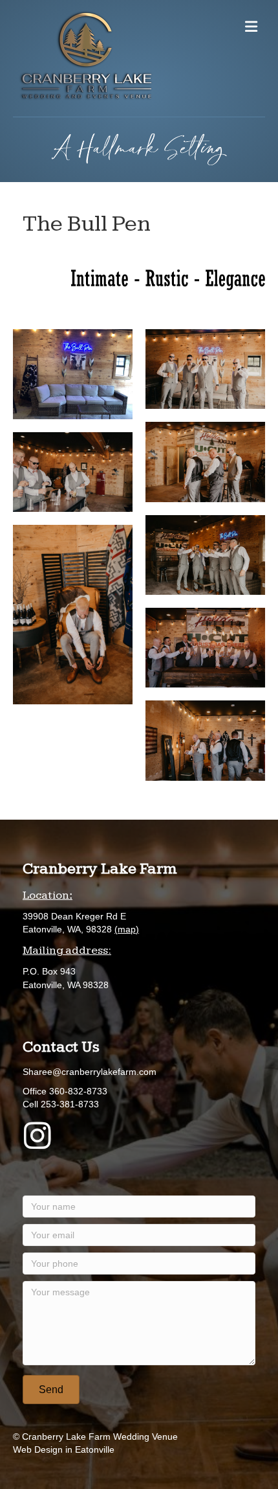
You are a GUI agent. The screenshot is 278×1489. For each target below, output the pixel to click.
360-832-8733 (78, 1091)
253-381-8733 (70, 1104)
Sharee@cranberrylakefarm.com (89, 1072)
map (127, 929)
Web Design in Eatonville (63, 1449)
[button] (51, 1389)
